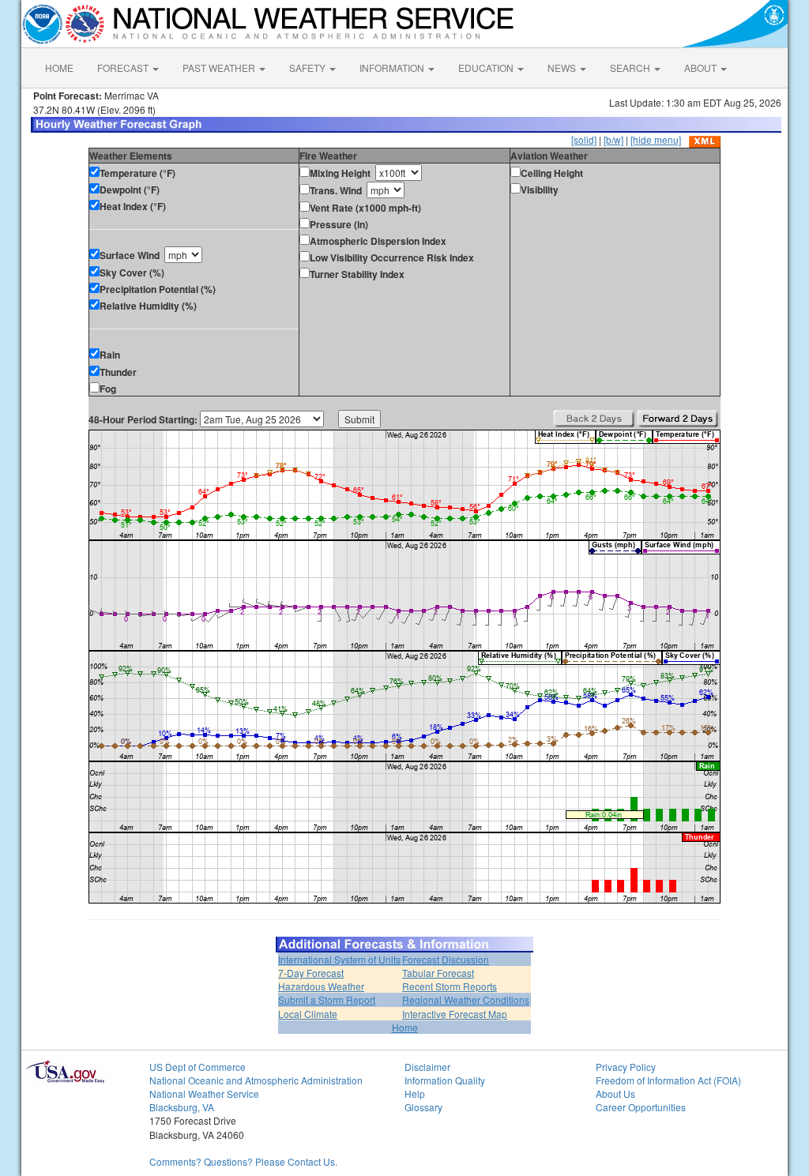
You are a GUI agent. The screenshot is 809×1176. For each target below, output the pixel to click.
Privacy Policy (626, 1066)
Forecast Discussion (445, 959)
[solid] (583, 139)
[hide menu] (655, 139)
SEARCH (631, 67)
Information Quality (444, 1080)
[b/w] (613, 139)
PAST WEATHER (220, 67)
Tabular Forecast (438, 972)
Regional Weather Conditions (465, 999)
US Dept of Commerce (197, 1066)
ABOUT (701, 67)
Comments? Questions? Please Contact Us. (243, 1161)
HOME (59, 67)
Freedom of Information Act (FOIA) (668, 1080)
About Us (615, 1093)
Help (414, 1093)
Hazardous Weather (321, 986)
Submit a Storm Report (326, 999)
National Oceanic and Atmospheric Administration (256, 1080)
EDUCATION (487, 67)
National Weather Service (204, 1093)
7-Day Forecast (311, 972)
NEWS (562, 67)
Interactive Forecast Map (454, 1013)
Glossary (423, 1107)
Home (405, 1027)
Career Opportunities (641, 1107)
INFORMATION (393, 67)
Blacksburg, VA (181, 1107)
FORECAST (124, 67)
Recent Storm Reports (449, 986)
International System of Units (339, 959)
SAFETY (308, 67)
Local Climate (307, 1013)
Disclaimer (427, 1066)
